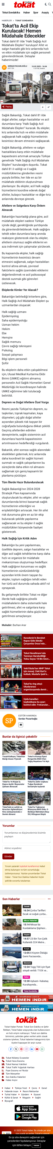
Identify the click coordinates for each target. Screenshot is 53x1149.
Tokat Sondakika (11, 12)
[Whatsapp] (42, 1049)
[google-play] (26, 1117)
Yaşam (27, 935)
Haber (26, 12)
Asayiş (45, 12)
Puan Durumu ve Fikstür (17, 1070)
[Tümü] (49, 898)
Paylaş (9, 106)
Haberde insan (11, 1091)
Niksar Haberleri (30, 920)
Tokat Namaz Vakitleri (16, 1064)
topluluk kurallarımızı (30, 866)
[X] (16, 1049)
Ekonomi (27, 963)
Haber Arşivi (11, 1080)
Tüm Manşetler (13, 1073)
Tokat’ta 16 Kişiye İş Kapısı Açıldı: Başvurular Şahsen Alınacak (13, 784)
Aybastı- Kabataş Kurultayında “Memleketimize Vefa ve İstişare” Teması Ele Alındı (36, 983)
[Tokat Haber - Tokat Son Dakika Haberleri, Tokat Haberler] (24, 4)
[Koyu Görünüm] (46, 4)
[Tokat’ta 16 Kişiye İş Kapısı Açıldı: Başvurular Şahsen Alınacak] (13, 772)
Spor (35, 12)
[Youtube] (37, 1049)
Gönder (8, 856)
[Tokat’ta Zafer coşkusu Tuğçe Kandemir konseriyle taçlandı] (39, 772)
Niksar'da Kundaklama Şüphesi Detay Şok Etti (34, 926)
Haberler (7, 20)
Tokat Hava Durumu (15, 1061)
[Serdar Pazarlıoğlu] (9, 720)
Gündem (25, 1094)
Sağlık (38, 1097)
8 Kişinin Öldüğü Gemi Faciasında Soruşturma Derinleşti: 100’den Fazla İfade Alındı (36, 954)
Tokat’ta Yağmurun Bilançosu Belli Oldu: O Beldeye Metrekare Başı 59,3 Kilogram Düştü (38, 810)
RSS (8, 1133)
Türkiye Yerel (21, 1088)
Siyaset (37, 1094)
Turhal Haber (11, 1094)
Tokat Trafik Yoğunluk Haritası (20, 1067)
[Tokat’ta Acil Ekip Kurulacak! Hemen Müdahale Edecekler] (26, 87)
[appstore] (26, 1109)
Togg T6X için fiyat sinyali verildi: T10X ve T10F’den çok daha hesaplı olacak (36, 968)
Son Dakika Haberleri (16, 1077)
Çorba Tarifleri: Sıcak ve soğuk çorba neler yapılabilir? (34, 912)
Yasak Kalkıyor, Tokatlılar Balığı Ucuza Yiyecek (13, 757)
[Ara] (49, 4)
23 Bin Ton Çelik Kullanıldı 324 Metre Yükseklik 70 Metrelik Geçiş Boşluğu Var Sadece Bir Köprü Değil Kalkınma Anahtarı (35, 940)
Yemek (27, 906)
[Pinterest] (21, 1049)
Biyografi (9, 1101)
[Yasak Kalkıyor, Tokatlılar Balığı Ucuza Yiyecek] (13, 747)
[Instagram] (26, 1049)
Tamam (36, 1145)
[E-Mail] (20, 725)
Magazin (26, 1097)
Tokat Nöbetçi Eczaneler (17, 1058)
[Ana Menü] (3, 4)
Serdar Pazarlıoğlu (27, 718)
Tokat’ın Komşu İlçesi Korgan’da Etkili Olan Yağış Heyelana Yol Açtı (38, 758)
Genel (44, 1088)
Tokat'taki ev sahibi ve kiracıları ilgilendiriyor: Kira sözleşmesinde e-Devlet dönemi (12, 810)
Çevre (34, 1088)
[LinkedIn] (31, 1049)
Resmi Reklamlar (31, 1091)
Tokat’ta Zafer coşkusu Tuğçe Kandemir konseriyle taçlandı (38, 784)
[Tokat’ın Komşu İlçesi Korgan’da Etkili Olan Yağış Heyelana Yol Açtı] (39, 747)
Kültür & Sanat (11, 1097)
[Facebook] (10, 1049)
